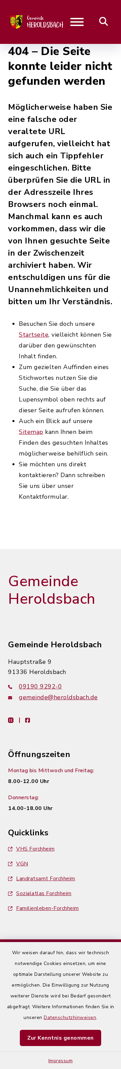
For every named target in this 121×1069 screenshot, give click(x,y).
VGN (22, 863)
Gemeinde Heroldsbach (51, 590)
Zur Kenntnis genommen (60, 1038)
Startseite (33, 335)
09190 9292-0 (40, 686)
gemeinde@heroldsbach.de (58, 697)
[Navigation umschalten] (77, 22)
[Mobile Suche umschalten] (103, 21)
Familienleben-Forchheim (47, 908)
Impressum (60, 1061)
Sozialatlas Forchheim (44, 893)
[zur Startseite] (36, 22)
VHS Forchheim (35, 849)
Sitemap (31, 432)
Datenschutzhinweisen (70, 1017)
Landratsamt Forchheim (45, 878)
